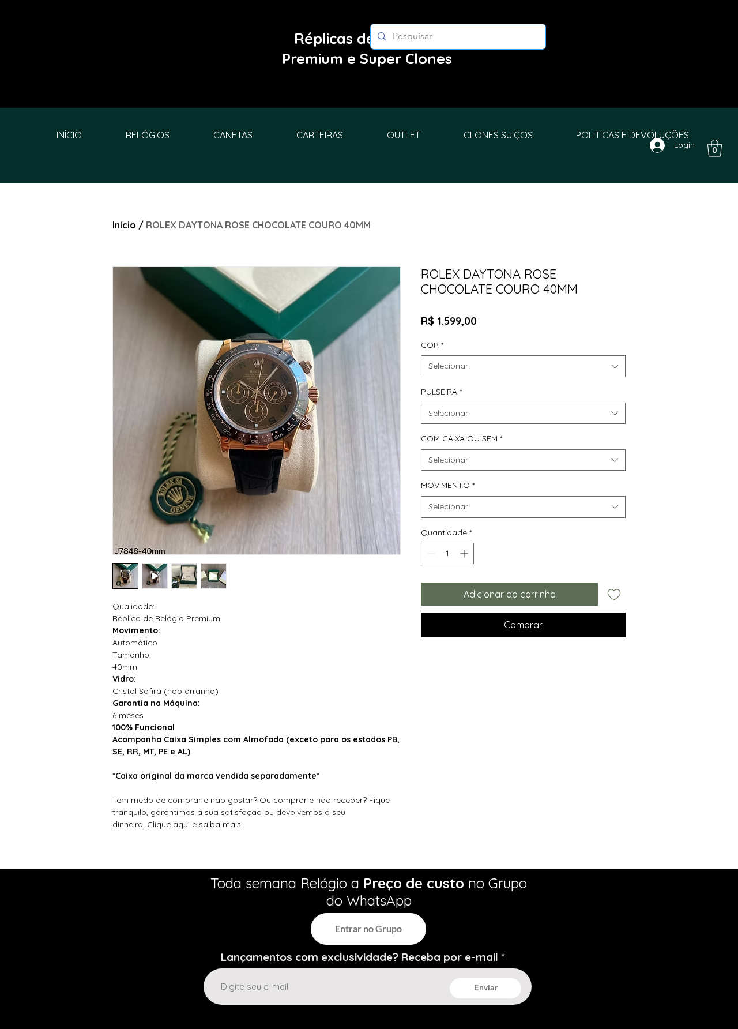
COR (432, 345)
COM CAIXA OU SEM (461, 438)
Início (124, 225)
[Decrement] (430, 553)
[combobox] (523, 366)
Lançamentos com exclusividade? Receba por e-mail (359, 957)
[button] (714, 148)
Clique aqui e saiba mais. (195, 824)
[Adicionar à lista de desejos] (614, 594)
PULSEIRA (441, 391)
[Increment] (465, 553)
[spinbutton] (447, 553)
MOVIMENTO (448, 485)
